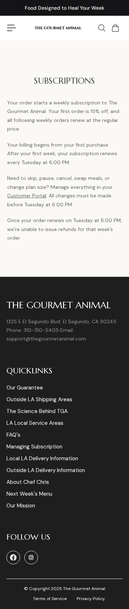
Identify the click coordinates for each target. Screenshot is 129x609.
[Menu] (11, 28)
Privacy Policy (91, 598)
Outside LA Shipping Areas (39, 399)
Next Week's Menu (29, 494)
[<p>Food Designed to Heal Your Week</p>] (64, 8)
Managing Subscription (34, 446)
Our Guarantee (24, 387)
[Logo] (58, 28)
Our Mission (20, 505)
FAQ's (13, 435)
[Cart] (118, 28)
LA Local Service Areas (34, 423)
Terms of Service (50, 598)
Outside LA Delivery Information (45, 470)
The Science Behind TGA (37, 411)
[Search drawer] (104, 28)
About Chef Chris (27, 482)
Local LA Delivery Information (42, 458)
